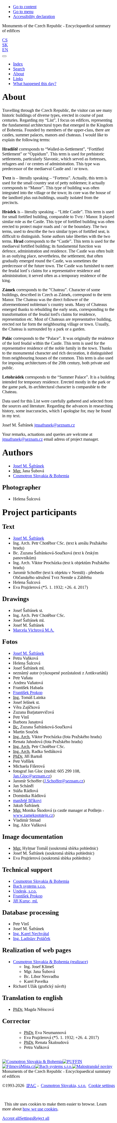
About (18, 73)
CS (5, 40)
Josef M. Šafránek (28, 466)
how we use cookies (40, 1109)
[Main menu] (4, 56)
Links (18, 78)
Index (18, 64)
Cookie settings (101, 1085)
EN (5, 49)
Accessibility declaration (34, 16)
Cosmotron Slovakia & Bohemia (41, 475)
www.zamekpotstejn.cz (33, 815)
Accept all (11, 1118)
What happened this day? (34, 83)
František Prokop (27, 692)
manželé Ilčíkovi (27, 800)
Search (19, 69)
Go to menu (23, 11)
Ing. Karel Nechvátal (31, 933)
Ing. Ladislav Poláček (31, 938)
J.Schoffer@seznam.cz (63, 781)
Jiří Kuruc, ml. (25, 901)
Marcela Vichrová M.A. (33, 630)
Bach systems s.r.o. (29, 886)
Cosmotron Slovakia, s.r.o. (63, 1085)
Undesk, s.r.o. (25, 891)
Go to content (24, 6)
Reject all (41, 1118)
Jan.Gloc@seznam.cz (31, 776)
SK (5, 45)
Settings (26, 1118)
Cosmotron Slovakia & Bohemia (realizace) (50, 961)
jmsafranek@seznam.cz (54, 425)
